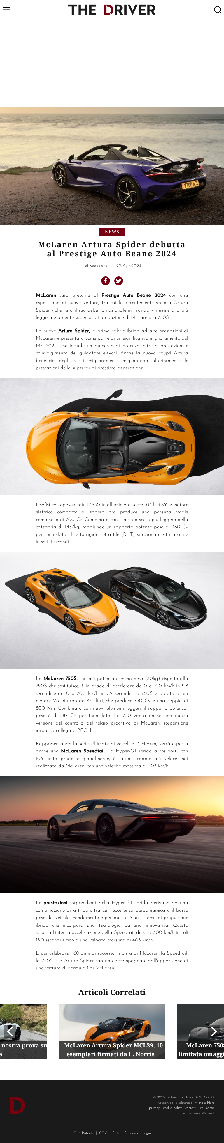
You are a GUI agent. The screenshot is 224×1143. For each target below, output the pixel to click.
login (147, 1133)
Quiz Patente (84, 1133)
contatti (191, 1108)
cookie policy (172, 1108)
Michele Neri (204, 1103)
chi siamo (207, 1108)
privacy (154, 1108)
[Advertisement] (112, 64)
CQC (103, 1133)
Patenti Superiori (125, 1133)
